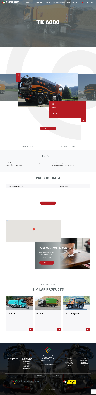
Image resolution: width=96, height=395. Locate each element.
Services (48, 3)
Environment (26, 364)
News (68, 3)
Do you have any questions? (83, 361)
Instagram (46, 375)
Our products (38, 3)
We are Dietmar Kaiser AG (12, 358)
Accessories (26, 368)
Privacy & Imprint (83, 364)
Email (47, 263)
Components (26, 366)
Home (35, 14)
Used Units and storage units (69, 363)
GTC (83, 365)
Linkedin (56, 375)
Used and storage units (59, 3)
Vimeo (51, 375)
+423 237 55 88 (45, 258)
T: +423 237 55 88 (48, 363)
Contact (74, 3)
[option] (48, 90)
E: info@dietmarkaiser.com (48, 364)
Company (28, 3)
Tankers (27, 365)
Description (27, 146)
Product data (68, 146)
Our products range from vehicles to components (27, 359)
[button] (83, 2)
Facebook (40, 375)
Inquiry (48, 128)
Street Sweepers (47, 14)
